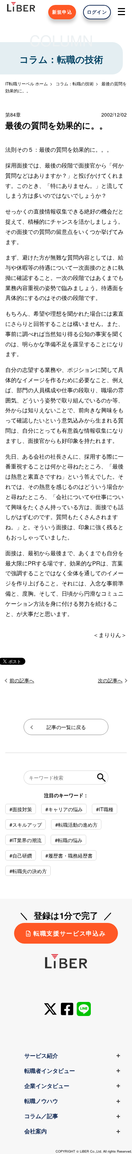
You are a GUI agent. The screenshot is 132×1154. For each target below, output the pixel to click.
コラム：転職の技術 (75, 83)
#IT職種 (104, 809)
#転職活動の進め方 (76, 824)
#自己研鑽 (21, 855)
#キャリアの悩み (64, 809)
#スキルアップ (26, 824)
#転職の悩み (68, 840)
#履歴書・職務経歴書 (69, 855)
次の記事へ (110, 680)
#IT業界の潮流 (26, 840)
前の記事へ (22, 680)
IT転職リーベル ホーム (26, 83)
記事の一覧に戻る (66, 726)
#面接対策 (21, 809)
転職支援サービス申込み (69, 933)
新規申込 (62, 12)
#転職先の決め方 (28, 870)
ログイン (97, 12)
